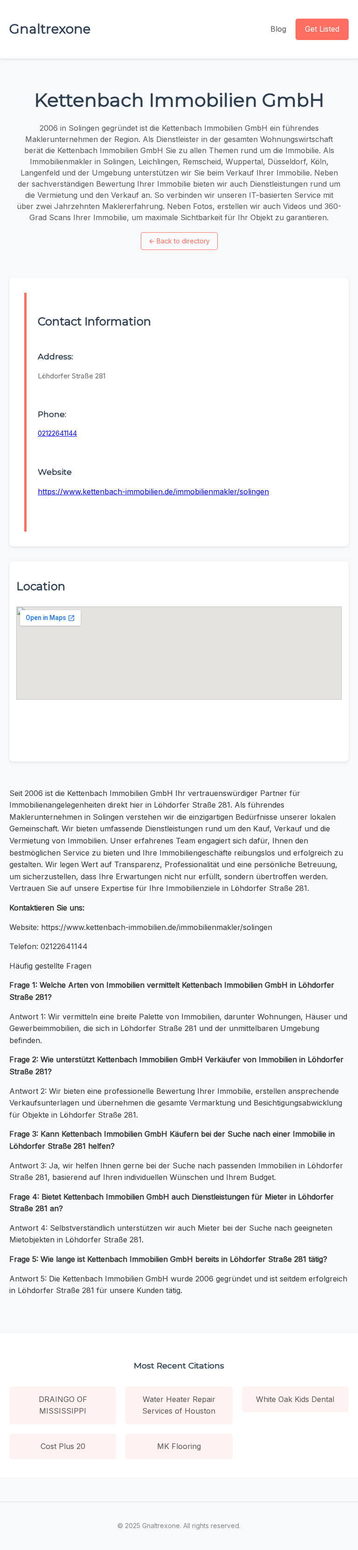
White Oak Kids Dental (295, 1399)
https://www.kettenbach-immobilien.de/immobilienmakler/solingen (153, 491)
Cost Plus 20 (63, 1446)
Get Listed (322, 29)
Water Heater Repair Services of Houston (178, 1405)
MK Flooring (179, 1446)
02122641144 (57, 433)
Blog (278, 29)
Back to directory (179, 241)
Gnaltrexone (49, 29)
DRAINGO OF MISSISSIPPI (63, 1405)
